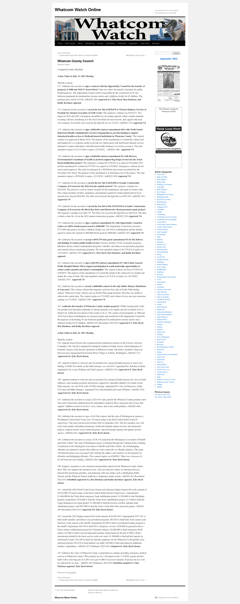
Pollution (160, 334)
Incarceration (161, 282)
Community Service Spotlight (166, 219)
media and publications (164, 312)
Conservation (161, 222)
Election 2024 (161, 247)
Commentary (161, 214)
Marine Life (161, 309)
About (80, 43)
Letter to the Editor (163, 297)
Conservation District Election (167, 224)
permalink (72, 572)
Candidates (160, 209)
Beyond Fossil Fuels (164, 199)
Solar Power (161, 357)
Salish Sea (160, 349)
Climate (159, 212)
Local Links (144, 43)
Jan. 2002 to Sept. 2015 (162, 394)
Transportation (161, 364)
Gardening (160, 262)
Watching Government (164, 184)
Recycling (160, 344)
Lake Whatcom (162, 292)
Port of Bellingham (163, 337)
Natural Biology (162, 317)
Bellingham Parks (163, 197)
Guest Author (161, 267)
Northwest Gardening (164, 322)
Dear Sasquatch (162, 232)
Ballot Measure (162, 189)
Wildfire (159, 384)
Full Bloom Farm (162, 259)
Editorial (159, 239)
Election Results (162, 249)
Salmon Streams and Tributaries (167, 354)
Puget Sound (161, 339)
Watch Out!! (161, 374)
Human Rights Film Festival (166, 277)
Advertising (89, 43)
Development (161, 234)
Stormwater (161, 359)
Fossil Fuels (161, 257)
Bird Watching (161, 202)
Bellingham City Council (135, 55)
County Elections (162, 229)
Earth (158, 237)
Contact (100, 43)
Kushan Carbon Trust (164, 289)
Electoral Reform (162, 252)
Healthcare (160, 272)
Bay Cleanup (161, 192)
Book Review (161, 204)
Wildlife (159, 387)
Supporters (133, 43)
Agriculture (160, 187)
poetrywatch (161, 332)
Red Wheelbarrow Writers (165, 347)
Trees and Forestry (163, 367)
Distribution (110, 43)
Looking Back (161, 302)
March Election (162, 307)
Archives (155, 43)
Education (160, 242)
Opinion (159, 327)
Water (159, 377)
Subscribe (122, 43)
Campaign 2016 (162, 207)
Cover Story (161, 174)
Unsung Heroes (162, 372)
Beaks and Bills (162, 177)
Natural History (162, 319)
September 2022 (168, 58)
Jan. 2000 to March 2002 (163, 397)
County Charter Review (164, 227)
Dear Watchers (162, 179)
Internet (159, 284)
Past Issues (70, 43)
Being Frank (161, 182)
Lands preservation (163, 294)
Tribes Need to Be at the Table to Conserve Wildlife (79, 55)
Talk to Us (160, 362)
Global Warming (162, 264)
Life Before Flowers (163, 299)
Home (60, 43)
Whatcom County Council (165, 382)
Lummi (159, 304)
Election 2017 (161, 244)
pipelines (160, 329)
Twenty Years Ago (163, 369)
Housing (160, 274)
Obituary (160, 324)
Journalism (160, 287)
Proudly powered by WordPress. (168, 597)
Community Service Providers (167, 217)
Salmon (159, 352)
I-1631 (159, 279)
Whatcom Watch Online (78, 9)
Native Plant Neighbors (164, 314)
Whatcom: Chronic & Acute (166, 379)
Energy (159, 254)
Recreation (160, 342)
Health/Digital (161, 269)
